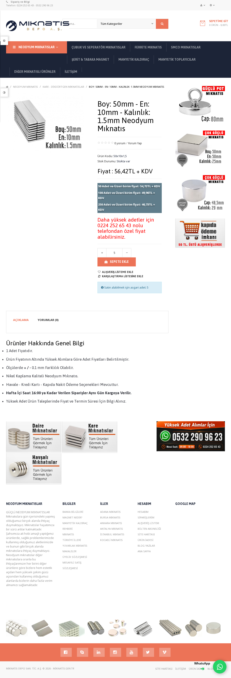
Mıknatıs (68, 534)
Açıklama (21, 320)
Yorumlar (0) (48, 320)
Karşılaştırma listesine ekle (122, 276)
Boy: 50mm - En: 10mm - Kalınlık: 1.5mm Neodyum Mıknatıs (126, 86)
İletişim (180, 668)
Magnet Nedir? (72, 517)
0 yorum (119, 143)
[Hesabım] (202, 5)
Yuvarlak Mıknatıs (74, 545)
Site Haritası (146, 534)
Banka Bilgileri (72, 511)
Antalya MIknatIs (111, 528)
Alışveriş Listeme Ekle (117, 272)
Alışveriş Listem (148, 523)
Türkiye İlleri (71, 540)
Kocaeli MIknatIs (111, 540)
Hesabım (143, 511)
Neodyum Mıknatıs (25, 86)
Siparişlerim (146, 517)
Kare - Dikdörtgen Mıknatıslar (63, 86)
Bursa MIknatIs (110, 517)
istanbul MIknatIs (112, 534)
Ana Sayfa (144, 551)
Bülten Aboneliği (149, 528)
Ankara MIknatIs (111, 523)
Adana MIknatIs (110, 511)
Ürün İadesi (145, 540)
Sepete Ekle (119, 261)
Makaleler (69, 551)
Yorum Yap (135, 143)
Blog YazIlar (146, 545)
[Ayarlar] (212, 5)
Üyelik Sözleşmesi (74, 557)
